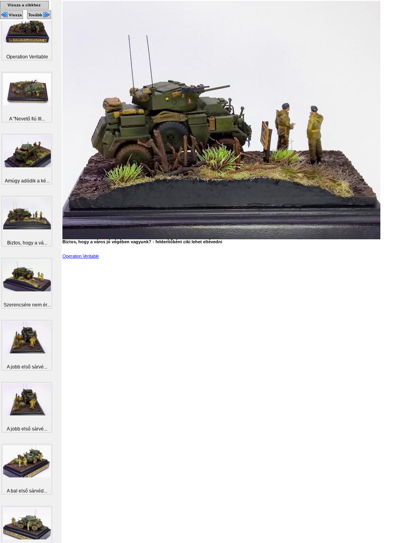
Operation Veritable (80, 256)
